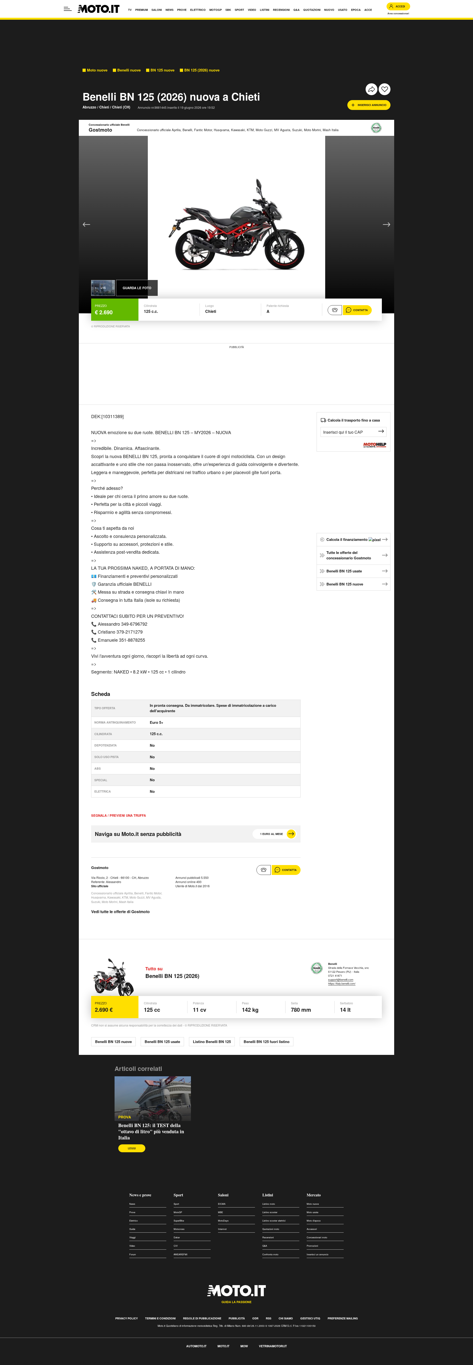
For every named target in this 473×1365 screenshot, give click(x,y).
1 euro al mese (271, 834)
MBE (220, 1212)
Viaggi (132, 1237)
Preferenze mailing (343, 1318)
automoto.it (196, 1346)
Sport (178, 1195)
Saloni (223, 1195)
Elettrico (133, 1220)
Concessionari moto (317, 1237)
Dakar (177, 1237)
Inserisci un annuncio (317, 1254)
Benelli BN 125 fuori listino (266, 1041)
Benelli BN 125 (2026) (172, 976)
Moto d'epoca (314, 1220)
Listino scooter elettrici (274, 1220)
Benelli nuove (129, 70)
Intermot (222, 1229)
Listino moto (268, 1203)
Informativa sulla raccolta (21, 1362)
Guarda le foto (137, 287)
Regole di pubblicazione (202, 1318)
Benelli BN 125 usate (344, 571)
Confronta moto (270, 1254)
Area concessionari (398, 13)
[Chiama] (335, 310)
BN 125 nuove (162, 70)
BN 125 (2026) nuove (202, 70)
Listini (267, 1195)
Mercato (314, 1195)
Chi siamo (286, 1318)
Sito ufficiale (99, 886)
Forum (132, 1254)
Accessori (312, 1229)
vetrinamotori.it (273, 1346)
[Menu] (68, 9)
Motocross (179, 1229)
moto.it (223, 1346)
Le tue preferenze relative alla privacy (77, 1362)
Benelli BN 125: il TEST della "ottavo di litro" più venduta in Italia (151, 1131)
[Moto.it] (98, 9)
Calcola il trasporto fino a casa (354, 420)
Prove (132, 1212)
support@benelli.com (340, 979)
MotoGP (178, 1212)
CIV (176, 1245)
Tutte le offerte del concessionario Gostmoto (348, 555)
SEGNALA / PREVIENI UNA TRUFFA (118, 815)
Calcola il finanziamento (347, 539)
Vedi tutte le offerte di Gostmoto (120, 911)
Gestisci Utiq (310, 1318)
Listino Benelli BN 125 (212, 1041)
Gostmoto (99, 867)
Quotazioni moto (270, 1229)
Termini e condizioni (160, 1318)
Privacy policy (126, 1318)
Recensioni (268, 1237)
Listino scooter (269, 1212)
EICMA (221, 1203)
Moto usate (312, 1212)
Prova (124, 1117)
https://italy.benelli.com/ (341, 983)
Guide (132, 1229)
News (132, 1203)
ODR (255, 1318)
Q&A (264, 1245)
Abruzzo (89, 107)
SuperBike (179, 1220)
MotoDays (223, 1220)
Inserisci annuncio (372, 105)
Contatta (360, 310)
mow (244, 1346)
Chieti (104, 107)
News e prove (140, 1195)
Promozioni (312, 1245)
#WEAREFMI (180, 1254)
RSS (268, 1318)
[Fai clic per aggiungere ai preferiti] (384, 89)
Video (132, 1245)
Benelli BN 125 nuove (344, 584)
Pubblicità (237, 1318)
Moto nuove (97, 70)
